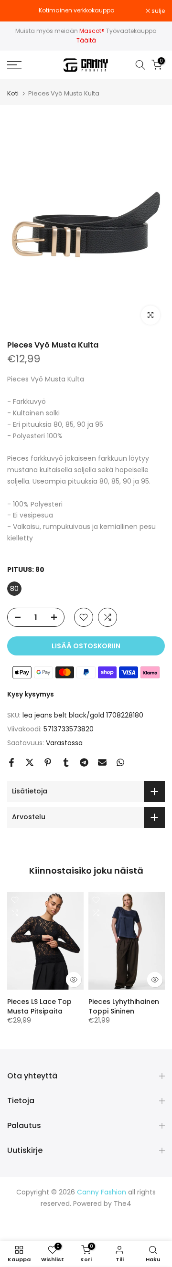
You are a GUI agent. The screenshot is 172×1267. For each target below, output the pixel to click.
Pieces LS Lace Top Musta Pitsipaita (39, 1006)
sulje (157, 11)
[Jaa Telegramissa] (84, 762)
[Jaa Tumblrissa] (66, 762)
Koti (13, 93)
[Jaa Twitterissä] (29, 762)
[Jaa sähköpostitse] (102, 762)
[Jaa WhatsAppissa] (120, 762)
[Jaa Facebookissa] (11, 762)
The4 (122, 1203)
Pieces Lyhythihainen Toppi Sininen (123, 1006)
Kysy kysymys (30, 694)
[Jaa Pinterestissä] (47, 762)
